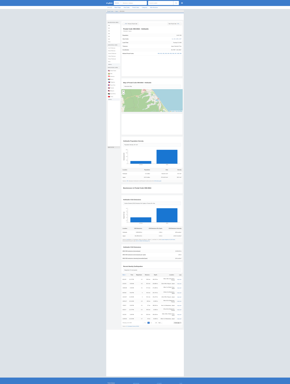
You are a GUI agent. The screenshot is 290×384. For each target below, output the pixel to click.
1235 (177, 39)
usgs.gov (179, 279)
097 (176, 53)
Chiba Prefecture (112, 56)
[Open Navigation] (182, 3)
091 (109, 28)
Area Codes (127, 7)
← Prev (144, 322)
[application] (152, 157)
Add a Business (154, 7)
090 (109, 25)
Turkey (110, 96)
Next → (160, 322)
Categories (144, 7)
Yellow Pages (117, 7)
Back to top (111, 147)
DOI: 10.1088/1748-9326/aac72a (143, 240)
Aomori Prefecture (112, 53)
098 (178, 53)
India (110, 73)
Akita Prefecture (111, 50)
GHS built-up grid (157, 181)
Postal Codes (135, 7)
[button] (123, 91)
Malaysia (111, 91)
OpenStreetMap (179, 111)
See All (110, 64)
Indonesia (111, 76)
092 (109, 31)
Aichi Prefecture (111, 48)
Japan (116, 11)
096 (173, 53)
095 (109, 39)
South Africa (112, 94)
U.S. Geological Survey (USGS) (132, 326)
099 (180, 53)
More (109, 41)
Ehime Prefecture (112, 59)
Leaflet (172, 111)
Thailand (111, 88)
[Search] (176, 3)
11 (172, 39)
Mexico (110, 79)
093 (109, 33)
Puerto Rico (111, 85)
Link (127, 239)
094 (109, 36)
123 (174, 39)
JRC (127, 181)
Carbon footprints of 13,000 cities (168, 239)
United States (112, 70)
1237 (180, 39)
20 (156, 322)
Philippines (111, 82)
